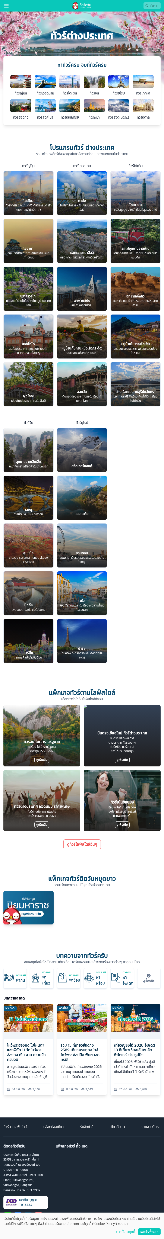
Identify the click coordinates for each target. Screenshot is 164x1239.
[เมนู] (6, 6)
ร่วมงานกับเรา (151, 1126)
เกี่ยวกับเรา (117, 1126)
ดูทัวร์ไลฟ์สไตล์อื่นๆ (82, 844)
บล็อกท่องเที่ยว (53, 1126)
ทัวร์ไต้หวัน (136, 166)
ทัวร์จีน (28, 422)
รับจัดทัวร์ (86, 1126)
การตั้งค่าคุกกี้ (125, 1232)
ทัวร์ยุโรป (82, 422)
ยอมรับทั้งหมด (149, 1231)
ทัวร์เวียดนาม (82, 166)
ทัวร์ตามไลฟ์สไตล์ (15, 1126)
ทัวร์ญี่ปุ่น (28, 166)
